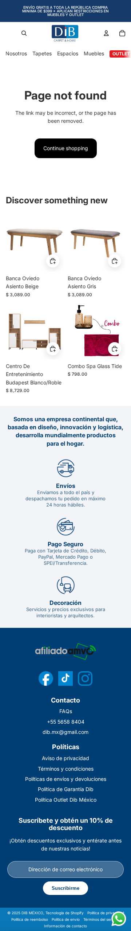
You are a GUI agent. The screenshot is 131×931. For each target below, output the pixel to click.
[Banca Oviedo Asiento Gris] (96, 242)
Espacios (67, 53)
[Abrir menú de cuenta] (106, 33)
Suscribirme (65, 888)
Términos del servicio (101, 919)
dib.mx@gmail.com (65, 732)
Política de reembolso (29, 919)
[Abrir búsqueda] (24, 33)
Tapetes (42, 53)
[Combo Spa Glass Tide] (96, 330)
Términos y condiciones (66, 769)
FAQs (65, 711)
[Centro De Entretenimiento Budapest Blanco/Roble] (34, 330)
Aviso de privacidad (65, 758)
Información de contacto (65, 926)
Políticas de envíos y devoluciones (65, 779)
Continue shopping (65, 148)
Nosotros (16, 53)
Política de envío (66, 919)
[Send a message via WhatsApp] (118, 918)
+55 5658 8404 (65, 722)
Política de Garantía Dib (66, 789)
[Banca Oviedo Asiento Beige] (34, 242)
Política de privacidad (105, 913)
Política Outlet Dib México (65, 800)
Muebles (94, 53)
